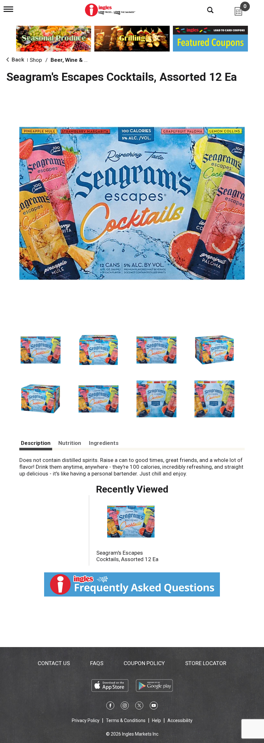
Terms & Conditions (126, 720)
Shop (36, 60)
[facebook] (110, 706)
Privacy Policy (85, 720)
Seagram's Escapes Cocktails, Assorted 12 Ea (127, 556)
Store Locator (205, 663)
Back (17, 59)
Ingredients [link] (103, 443)
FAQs (96, 663)
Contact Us (54, 663)
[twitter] (139, 706)
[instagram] (125, 706)
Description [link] (36, 443)
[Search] (205, 9)
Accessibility (180, 720)
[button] (40, 350)
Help (156, 720)
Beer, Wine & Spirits (76, 60)
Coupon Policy (144, 663)
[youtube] (154, 706)
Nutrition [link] (69, 443)
